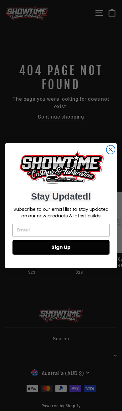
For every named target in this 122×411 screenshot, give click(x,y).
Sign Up (61, 247)
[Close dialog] (110, 149)
